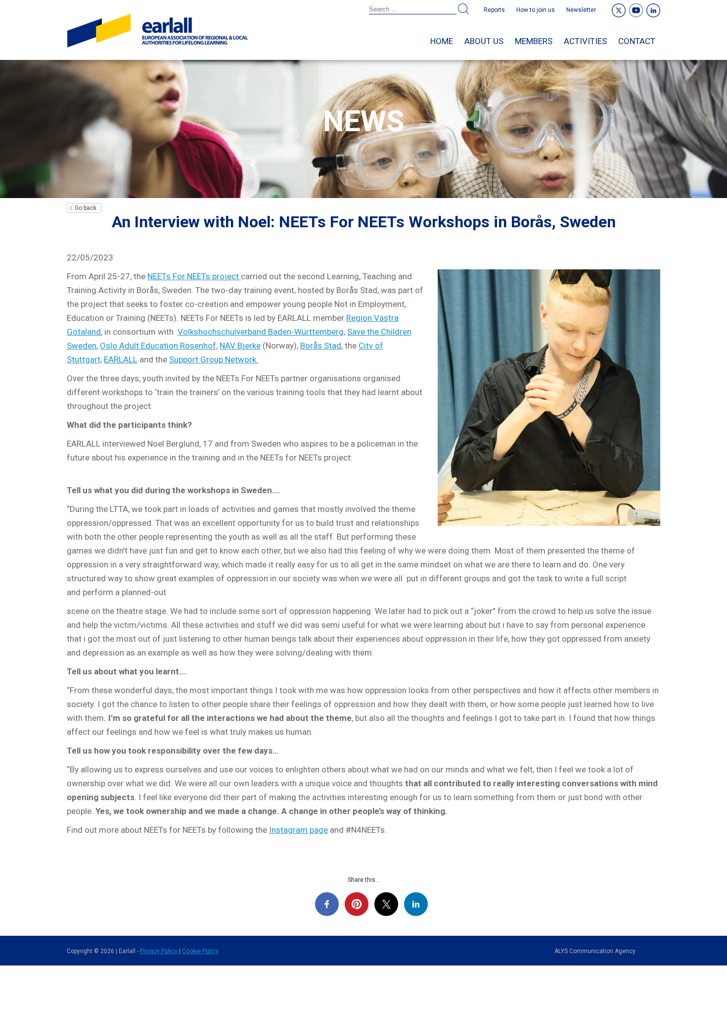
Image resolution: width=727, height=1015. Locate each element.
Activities (585, 41)
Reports (494, 9)
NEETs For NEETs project (194, 276)
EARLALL (120, 359)
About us (483, 41)
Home (441, 41)
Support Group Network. (213, 359)
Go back (85, 207)
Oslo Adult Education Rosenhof (158, 346)
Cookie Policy (200, 951)
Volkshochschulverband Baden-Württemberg (261, 332)
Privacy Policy (159, 951)
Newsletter (581, 9)
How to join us (535, 9)
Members (533, 41)
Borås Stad (320, 346)
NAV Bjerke (240, 346)
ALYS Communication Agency (595, 951)
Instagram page (298, 830)
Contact (636, 41)
